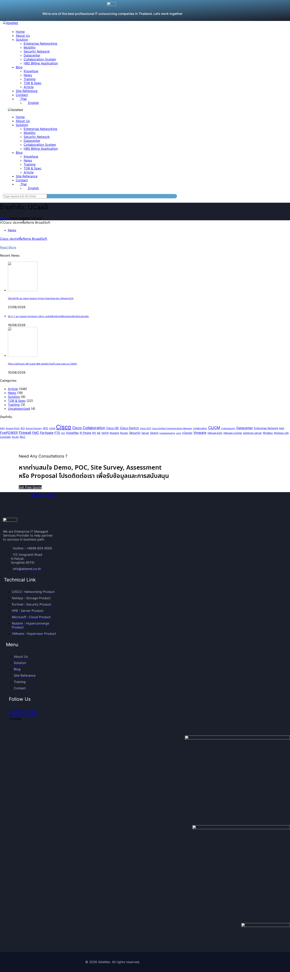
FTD (57, 433)
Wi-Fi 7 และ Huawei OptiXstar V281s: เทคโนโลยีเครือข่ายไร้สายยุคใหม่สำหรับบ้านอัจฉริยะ (48, 316)
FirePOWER (9, 433)
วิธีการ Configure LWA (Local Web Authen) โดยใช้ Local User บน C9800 (42, 364)
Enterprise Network (266, 428)
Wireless (268, 432)
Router (124, 432)
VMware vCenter (232, 432)
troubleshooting (167, 433)
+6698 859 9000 (42, 495)
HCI (63, 433)
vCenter (187, 432)
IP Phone (85, 432)
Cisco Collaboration (88, 428)
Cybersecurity (228, 428)
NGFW (105, 432)
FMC (35, 433)
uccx (178, 433)
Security (134, 433)
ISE (99, 432)
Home (4, 218)
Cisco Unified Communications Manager (172, 428)
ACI (23, 428)
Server (145, 432)
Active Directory (34, 428)
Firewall (25, 432)
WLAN (15, 437)
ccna (52, 428)
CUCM (214, 427)
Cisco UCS (145, 428)
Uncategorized (19, 409)
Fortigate (46, 433)
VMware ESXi (214, 432)
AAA (2, 428)
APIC (45, 428)
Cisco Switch (129, 428)
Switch (154, 432)
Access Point (13, 428)
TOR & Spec (17, 401)
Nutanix (114, 432)
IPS (94, 432)
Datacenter (244, 428)
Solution (14, 397)
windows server (252, 432)
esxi (281, 428)
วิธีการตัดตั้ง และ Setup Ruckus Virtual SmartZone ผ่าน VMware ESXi (41, 298)
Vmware (199, 433)
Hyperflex (72, 433)
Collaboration (200, 428)
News (12, 230)
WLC (22, 436)
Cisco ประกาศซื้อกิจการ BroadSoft (23, 239)
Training (14, 405)
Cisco (63, 427)
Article (13, 389)
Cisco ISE (112, 428)
